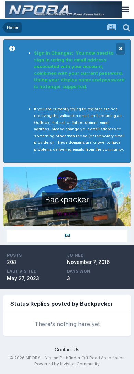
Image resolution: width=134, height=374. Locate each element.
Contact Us (67, 349)
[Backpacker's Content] (67, 236)
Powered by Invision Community (67, 363)
